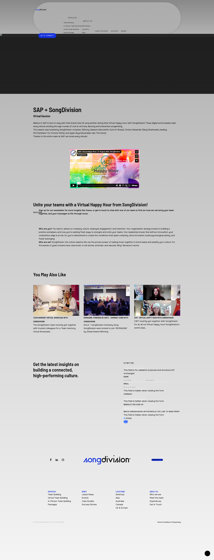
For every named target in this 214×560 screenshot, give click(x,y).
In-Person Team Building (59, 501)
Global (129, 418)
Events (85, 498)
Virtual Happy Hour (118, 123)
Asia (118, 498)
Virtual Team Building (58, 498)
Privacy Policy (176, 522)
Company (128, 394)
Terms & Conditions (164, 522)
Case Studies (88, 501)
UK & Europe (122, 508)
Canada (119, 504)
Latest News (88, 494)
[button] (157, 460)
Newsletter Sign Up (133, 405)
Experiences (155, 501)
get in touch (101, 210)
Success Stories (89, 504)
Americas (120, 494)
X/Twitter (129, 363)
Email (126, 384)
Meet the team (157, 498)
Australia (120, 501)
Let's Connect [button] (47, 36)
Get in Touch (156, 504)
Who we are (155, 494)
